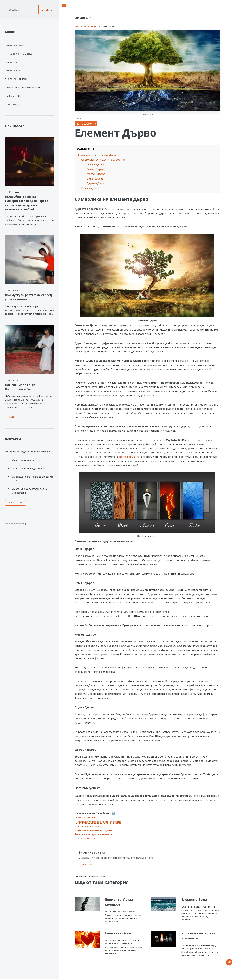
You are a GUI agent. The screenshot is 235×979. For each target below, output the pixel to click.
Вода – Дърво (95, 178)
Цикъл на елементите (88, 826)
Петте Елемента (91, 26)
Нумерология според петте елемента (98, 821)
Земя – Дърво (95, 169)
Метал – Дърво (96, 174)
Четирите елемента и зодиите (94, 830)
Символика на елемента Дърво (97, 155)
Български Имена (16, 79)
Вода (78, 707)
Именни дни (13, 70)
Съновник (11, 104)
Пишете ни (15, 502)
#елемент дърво (97, 876)
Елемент (87, 864)
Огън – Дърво (95, 164)
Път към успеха (91, 188)
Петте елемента (85, 838)
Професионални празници (22, 87)
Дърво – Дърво (96, 183)
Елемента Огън (118, 933)
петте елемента (129, 456)
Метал (79, 634)
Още (11, 417)
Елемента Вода (194, 899)
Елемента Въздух (85, 817)
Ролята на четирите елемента (93, 834)
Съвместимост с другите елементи (103, 159)
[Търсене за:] (21, 9)
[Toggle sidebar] (64, 5)
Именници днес (15, 62)
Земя (78, 583)
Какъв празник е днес (19, 53)
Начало (78, 26)
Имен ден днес (14, 45)
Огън (78, 549)
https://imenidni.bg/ (17, 523)
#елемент (81, 876)
